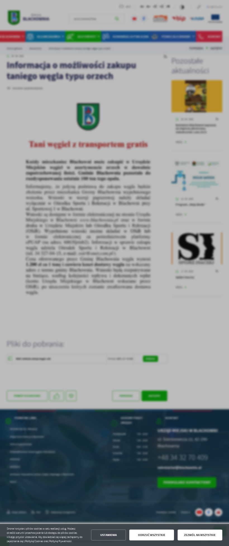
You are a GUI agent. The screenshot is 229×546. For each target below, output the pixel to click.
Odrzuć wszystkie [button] (151, 535)
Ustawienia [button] (108, 535)
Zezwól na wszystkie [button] (200, 535)
